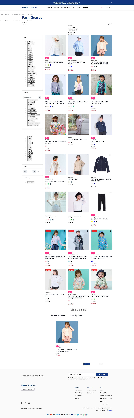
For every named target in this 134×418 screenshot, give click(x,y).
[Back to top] (131, 410)
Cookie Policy (100, 408)
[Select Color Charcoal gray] (53, 106)
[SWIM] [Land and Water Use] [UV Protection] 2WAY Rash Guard (77, 257)
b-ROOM (47, 99)
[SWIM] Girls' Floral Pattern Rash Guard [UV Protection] (78, 297)
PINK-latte (70, 215)
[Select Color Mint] (74, 106)
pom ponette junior (73, 60)
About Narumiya (91, 390)
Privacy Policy (98, 377)
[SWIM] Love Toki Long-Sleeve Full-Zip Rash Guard (101, 180)
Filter (24, 24)
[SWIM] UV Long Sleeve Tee (75, 217)
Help (101, 387)
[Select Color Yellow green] (48, 65)
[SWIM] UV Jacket (73, 179)
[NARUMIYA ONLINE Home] (29, 7)
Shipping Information (106, 395)
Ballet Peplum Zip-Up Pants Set (77, 139)
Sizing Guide (103, 393)
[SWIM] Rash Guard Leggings (99, 219)
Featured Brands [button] (66, 7)
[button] (106, 7)
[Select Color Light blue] (51, 220)
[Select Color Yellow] (92, 222)
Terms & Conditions (108, 408)
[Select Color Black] (97, 66)
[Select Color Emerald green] (48, 184)
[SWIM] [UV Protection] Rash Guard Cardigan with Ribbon (100, 63)
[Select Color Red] (46, 146)
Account (77, 387)
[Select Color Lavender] (71, 106)
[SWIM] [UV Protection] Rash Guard (76, 63)
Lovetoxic (93, 139)
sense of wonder (95, 254)
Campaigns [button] (85, 7)
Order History (78, 393)
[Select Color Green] (71, 220)
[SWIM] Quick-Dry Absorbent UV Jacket (54, 295)
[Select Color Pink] (69, 301)
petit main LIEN (49, 60)
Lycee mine (94, 60)
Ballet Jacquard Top (51, 217)
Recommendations (58, 315)
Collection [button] (49, 7)
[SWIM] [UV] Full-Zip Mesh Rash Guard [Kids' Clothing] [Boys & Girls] (54, 103)
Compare (86, 364)
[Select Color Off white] (46, 65)
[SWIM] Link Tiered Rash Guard (54, 62)
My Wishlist (78, 395)
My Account (78, 390)
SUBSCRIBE (102, 374)
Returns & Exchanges (106, 398)
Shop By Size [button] (76, 7)
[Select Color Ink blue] (51, 106)
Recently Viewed (76, 315)
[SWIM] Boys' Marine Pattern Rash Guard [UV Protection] (101, 257)
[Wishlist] (63, 36)
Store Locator (90, 393)
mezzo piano (48, 254)
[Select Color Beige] (46, 184)
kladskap (93, 99)
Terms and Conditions (88, 377)
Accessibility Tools (105, 404)
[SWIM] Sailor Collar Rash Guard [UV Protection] (55, 257)
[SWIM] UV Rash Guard (97, 141)
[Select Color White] (69, 66)
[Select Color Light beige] (92, 299)
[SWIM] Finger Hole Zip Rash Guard (55, 181)
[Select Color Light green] (94, 299)
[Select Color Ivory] (46, 220)
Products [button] (56, 7)
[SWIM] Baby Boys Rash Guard (100, 296)
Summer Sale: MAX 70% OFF (66, 1)
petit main (70, 137)
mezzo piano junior (73, 254)
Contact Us (103, 401)
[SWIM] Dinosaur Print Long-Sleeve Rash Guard (100, 102)
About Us (89, 387)
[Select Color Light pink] (92, 66)
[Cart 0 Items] (111, 7)
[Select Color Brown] (48, 106)
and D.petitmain (49, 179)
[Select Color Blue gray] (71, 66)
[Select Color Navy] (51, 65)
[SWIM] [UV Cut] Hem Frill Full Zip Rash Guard (78, 102)
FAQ (101, 390)
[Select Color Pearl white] (92, 144)
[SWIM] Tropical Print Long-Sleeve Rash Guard (55, 142)
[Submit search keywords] (104, 7)
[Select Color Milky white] (46, 106)
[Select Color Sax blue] (94, 66)
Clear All (101, 364)
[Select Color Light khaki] (92, 106)
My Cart (77, 398)
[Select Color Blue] (94, 222)
